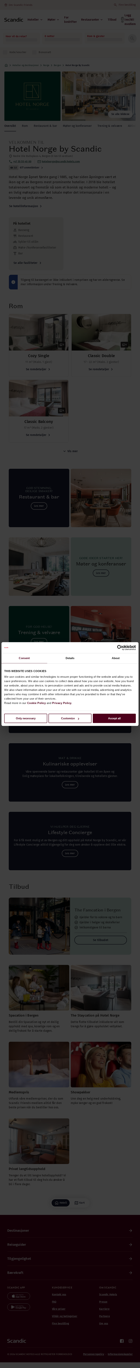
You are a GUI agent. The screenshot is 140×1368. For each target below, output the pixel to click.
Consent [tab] (24, 658)
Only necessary (26, 718)
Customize (68, 718)
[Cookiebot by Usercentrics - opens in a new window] (120, 647)
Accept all (114, 718)
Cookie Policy (36, 703)
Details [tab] (70, 658)
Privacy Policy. (62, 703)
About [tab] (116, 658)
